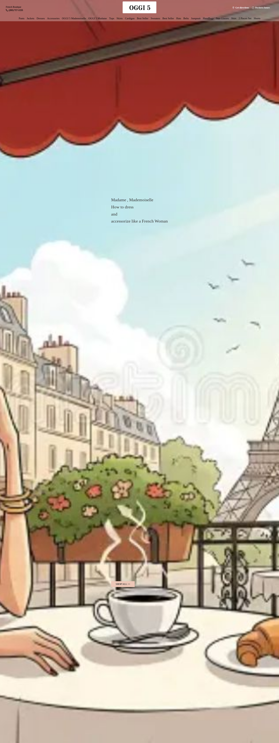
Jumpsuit (196, 18)
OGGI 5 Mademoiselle (74, 18)
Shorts (257, 18)
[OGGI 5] (139, 7)
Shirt (233, 18)
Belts (186, 18)
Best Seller (142, 18)
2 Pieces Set (245, 18)
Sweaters (155, 18)
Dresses (41, 18)
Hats (178, 18)
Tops (111, 18)
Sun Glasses (222, 18)
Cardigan (130, 18)
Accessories (53, 18)
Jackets (30, 18)
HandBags (208, 18)
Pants (21, 18)
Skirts (120, 18)
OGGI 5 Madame (97, 18)
